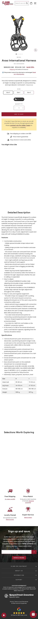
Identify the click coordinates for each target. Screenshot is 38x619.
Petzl (19, 57)
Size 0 (8, 92)
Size (19, 89)
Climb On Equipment (19, 566)
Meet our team (28, 517)
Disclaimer (25, 601)
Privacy (12, 601)
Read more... (21, 590)
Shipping (12, 69)
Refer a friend (19, 558)
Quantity (19, 104)
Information (19, 575)
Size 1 (18, 92)
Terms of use (18, 601)
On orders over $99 (10, 499)
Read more (29, 85)
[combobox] (22, 3)
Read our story (10, 519)
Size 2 (29, 92)
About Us (19, 570)
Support (19, 579)
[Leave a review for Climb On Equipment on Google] (19, 611)
